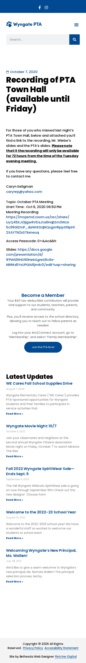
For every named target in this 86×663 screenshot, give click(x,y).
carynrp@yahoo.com (24, 191)
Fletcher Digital (66, 657)
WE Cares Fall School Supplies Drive (39, 383)
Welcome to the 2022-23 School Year (41, 512)
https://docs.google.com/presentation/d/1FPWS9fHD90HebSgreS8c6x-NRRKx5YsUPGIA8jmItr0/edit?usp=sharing (41, 257)
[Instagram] (46, 7)
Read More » (14, 413)
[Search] (74, 39)
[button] (76, 24)
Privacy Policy (33, 648)
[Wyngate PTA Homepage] (24, 24)
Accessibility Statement (61, 648)
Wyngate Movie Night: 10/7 (31, 426)
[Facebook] (39, 7)
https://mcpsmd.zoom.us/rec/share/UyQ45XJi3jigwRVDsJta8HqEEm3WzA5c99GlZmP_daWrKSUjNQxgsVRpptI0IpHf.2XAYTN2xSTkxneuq (40, 225)
